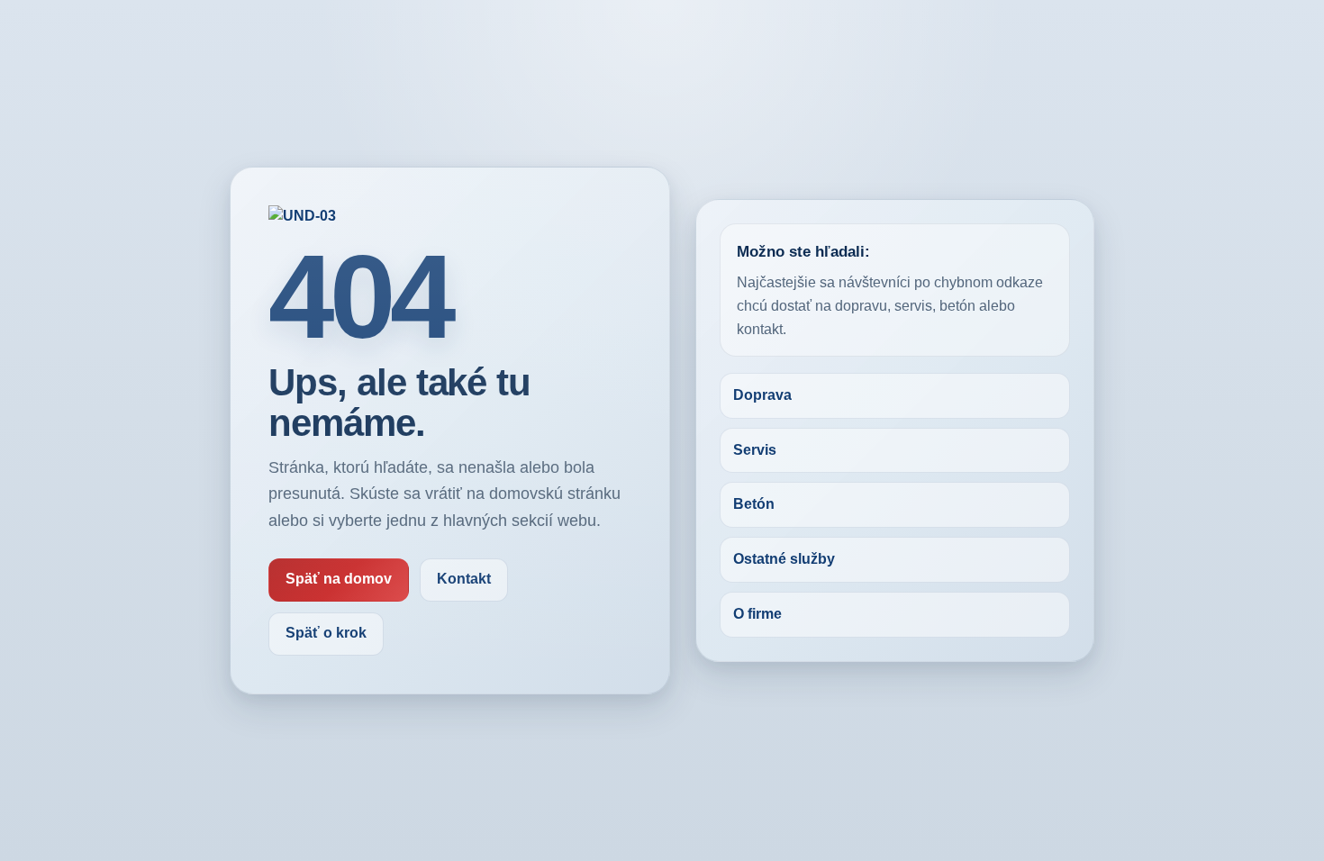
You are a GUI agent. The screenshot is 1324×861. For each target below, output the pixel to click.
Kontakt (464, 578)
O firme (757, 613)
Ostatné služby (784, 558)
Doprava (762, 395)
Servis (754, 450)
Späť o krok (326, 632)
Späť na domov (339, 578)
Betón (754, 504)
